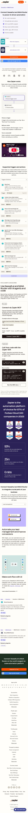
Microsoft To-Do (14, 736)
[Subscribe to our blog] (19, 787)
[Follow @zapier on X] (14, 787)
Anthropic (17, 586)
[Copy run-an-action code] (23, 371)
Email (14, 754)
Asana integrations (14, 704)
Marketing (14, 759)
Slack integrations (14, 695)
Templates (12, 793)
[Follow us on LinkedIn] (11, 787)
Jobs (24, 791)
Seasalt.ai (3, 7)
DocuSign (14, 718)
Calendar (14, 752)
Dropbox (14, 713)
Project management (14, 749)
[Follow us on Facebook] (9, 787)
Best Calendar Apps (14, 777)
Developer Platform (14, 791)
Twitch (14, 731)
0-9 (2, 685)
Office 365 (14, 722)
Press (20, 791)
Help (4, 612)
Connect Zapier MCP (13, 336)
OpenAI (12, 586)
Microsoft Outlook (14, 738)
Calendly (14, 734)
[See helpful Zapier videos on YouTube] (17, 787)
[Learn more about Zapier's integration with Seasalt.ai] (2, 602)
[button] (14, 61)
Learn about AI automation (9, 591)
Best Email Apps (14, 770)
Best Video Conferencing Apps (14, 768)
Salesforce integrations (14, 697)
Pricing (4, 791)
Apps (2, 599)
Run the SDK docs (13, 385)
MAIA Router (10, 7)
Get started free (14, 57)
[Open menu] (25, 2)
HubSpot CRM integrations (14, 699)
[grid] (7, 96)
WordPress (14, 720)
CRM (14, 756)
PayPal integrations (14, 702)
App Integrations (19, 793)
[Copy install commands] (23, 362)
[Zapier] (5, 2)
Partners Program (14, 796)
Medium (14, 740)
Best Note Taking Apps (14, 775)
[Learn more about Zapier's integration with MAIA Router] (2, 632)
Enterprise (7, 793)
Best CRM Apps (14, 772)
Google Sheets (14, 715)
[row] (7, 96)
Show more (14, 706)
